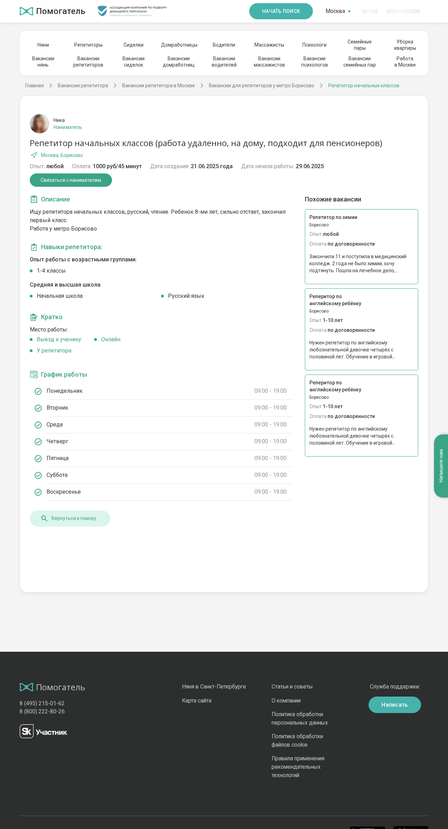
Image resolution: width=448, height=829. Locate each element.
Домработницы (179, 45)
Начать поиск (281, 11)
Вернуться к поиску (73, 518)
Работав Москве (405, 62)
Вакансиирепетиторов (88, 62)
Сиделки (134, 45)
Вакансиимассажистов (269, 62)
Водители (224, 45)
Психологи (314, 45)
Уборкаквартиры (405, 45)
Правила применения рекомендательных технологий (298, 766)
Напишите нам (441, 465)
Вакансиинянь (43, 62)
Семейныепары (360, 45)
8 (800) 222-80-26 (42, 711)
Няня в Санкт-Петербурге (214, 686)
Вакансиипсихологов (314, 62)
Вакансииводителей (224, 62)
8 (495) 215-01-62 (42, 703)
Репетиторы (88, 45)
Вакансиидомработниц (179, 62)
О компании (286, 700)
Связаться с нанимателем (71, 180)
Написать (395, 704)
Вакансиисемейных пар (359, 62)
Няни (43, 45)
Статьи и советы (292, 686)
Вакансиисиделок (133, 62)
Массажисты (269, 45)
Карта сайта (196, 700)
